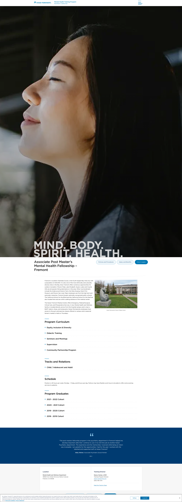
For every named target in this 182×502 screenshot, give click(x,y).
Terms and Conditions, (10, 500)
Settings (134, 498)
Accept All (144, 498)
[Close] (179, 498)
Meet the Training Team (100, 485)
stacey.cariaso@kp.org (100, 478)
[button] (140, 3)
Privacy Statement (20, 500)
